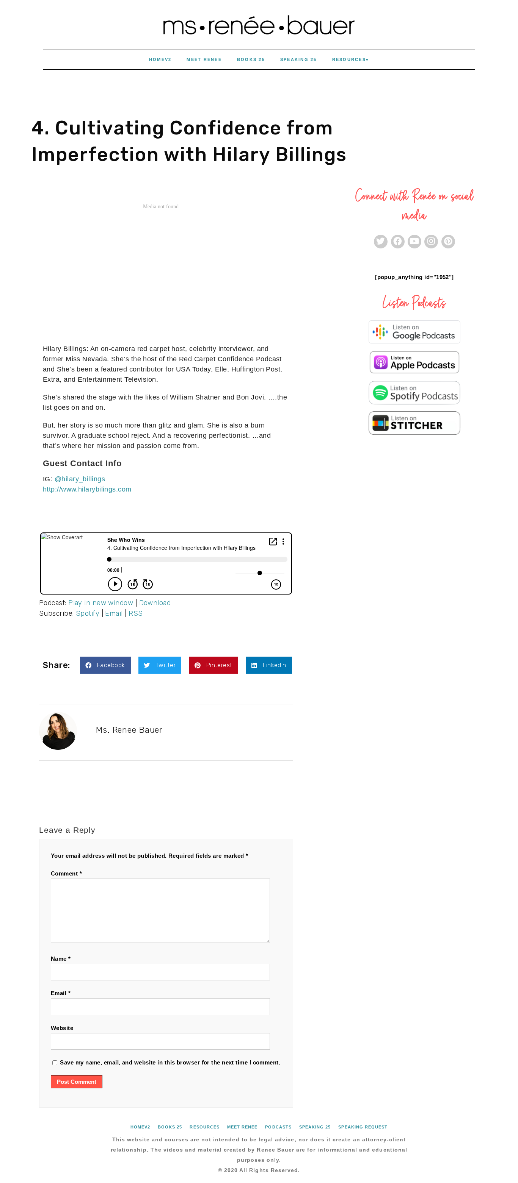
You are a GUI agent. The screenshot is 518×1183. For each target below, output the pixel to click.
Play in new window (100, 603)
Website (62, 1028)
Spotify (87, 613)
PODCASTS (278, 1127)
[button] (105, 665)
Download (155, 603)
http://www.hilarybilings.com (87, 489)
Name (61, 958)
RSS (136, 613)
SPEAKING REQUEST (363, 1127)
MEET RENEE (204, 59)
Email (113, 613)
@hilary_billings (80, 479)
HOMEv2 (160, 59)
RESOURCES (349, 59)
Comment (66, 873)
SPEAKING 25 (298, 59)
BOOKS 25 (251, 59)
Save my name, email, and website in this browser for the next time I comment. (170, 1062)
